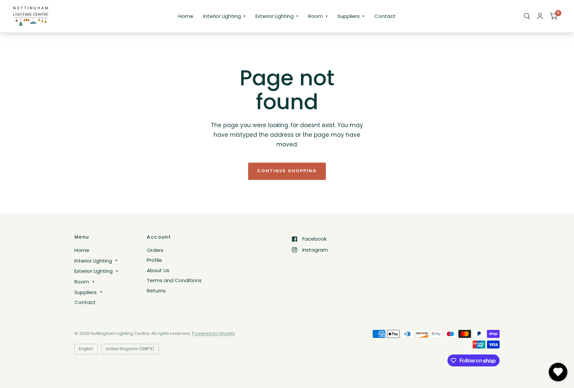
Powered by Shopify (213, 333)
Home (185, 16)
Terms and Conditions (174, 280)
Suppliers (348, 16)
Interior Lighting (222, 16)
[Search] (527, 16)
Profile (154, 260)
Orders (155, 250)
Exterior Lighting (274, 16)
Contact (385, 16)
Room (315, 16)
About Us (158, 270)
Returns (156, 290)
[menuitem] (185, 16)
